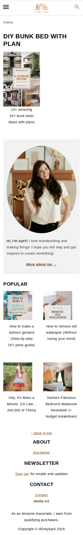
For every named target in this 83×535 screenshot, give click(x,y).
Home (8, 22)
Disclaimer (41, 453)
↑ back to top (41, 433)
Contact (41, 495)
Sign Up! (22, 474)
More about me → (41, 264)
